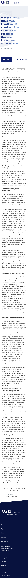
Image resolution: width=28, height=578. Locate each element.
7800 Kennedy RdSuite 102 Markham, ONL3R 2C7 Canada (7, 548)
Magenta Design (6, 575)
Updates (4, 537)
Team (3, 533)
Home (3, 521)
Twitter (3, 566)
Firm (2, 525)
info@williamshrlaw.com (8, 558)
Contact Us (4, 541)
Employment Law (11, 496)
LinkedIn (3, 562)
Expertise (4, 529)
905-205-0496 (6, 554)
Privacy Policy (4, 572)
